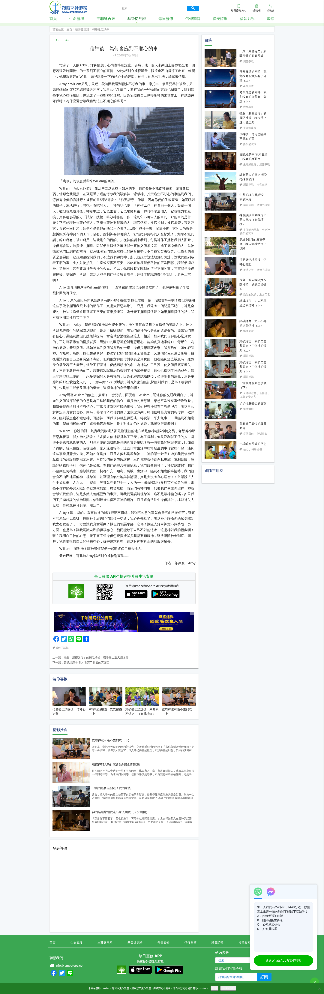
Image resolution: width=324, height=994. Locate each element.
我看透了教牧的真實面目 (252, 425)
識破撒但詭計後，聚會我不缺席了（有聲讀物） (141, 711)
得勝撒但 (248, 408)
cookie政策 (228, 988)
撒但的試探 (62, 647)
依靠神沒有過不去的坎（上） (177, 711)
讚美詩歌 (220, 18)
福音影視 (247, 18)
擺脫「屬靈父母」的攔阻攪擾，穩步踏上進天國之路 (252, 117)
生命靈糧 (76, 18)
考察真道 (248, 86)
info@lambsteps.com (70, 965)
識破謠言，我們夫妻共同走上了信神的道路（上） (252, 345)
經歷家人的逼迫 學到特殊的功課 (253, 177)
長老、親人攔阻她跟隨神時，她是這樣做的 (252, 284)
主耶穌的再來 (251, 229)
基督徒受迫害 (248, 396)
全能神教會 (249, 392)
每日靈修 (165, 18)
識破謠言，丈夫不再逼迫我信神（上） (252, 323)
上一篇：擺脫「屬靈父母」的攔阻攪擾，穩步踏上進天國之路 (90, 657)
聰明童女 (262, 433)
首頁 (53, 18)
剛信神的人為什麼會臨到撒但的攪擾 (116, 764)
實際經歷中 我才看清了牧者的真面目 (253, 156)
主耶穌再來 (105, 18)
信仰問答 (192, 18)
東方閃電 (264, 294)
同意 (214, 988)
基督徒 (263, 392)
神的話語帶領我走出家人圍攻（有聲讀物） (120, 812)
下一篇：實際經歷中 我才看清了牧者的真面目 (81, 662)
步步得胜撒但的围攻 (252, 403)
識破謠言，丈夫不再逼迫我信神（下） (252, 303)
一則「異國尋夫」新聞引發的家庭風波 (252, 53)
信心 (245, 449)
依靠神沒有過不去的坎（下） (111, 740)
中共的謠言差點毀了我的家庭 (111, 788)
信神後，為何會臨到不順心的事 (252, 136)
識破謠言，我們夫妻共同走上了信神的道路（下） (252, 366)
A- (57, 40)
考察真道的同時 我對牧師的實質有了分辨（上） (252, 76)
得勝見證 (248, 269)
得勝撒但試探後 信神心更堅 (69, 711)
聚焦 (270, 18)
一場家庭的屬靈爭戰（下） (252, 385)
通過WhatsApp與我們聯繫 (283, 960)
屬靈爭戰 (248, 61)
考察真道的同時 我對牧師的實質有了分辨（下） (252, 96)
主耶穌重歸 (249, 127)
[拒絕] (319, 988)
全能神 (266, 229)
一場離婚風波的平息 (252, 443)
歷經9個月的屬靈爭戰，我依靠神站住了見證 (252, 244)
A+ (67, 40)
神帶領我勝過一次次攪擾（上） (105, 711)
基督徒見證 (136, 18)
